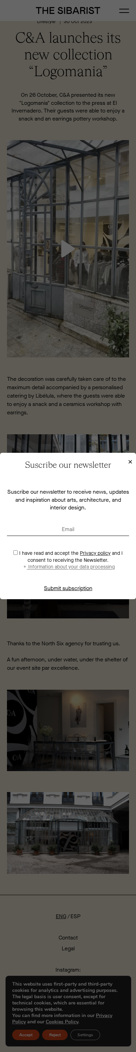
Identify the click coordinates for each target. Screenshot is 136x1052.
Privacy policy (95, 553)
